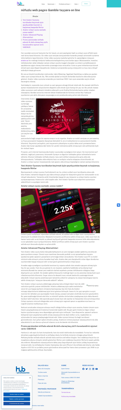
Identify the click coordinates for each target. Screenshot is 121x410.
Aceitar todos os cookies (17, 394)
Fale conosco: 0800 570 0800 (70, 377)
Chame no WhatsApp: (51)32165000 (67, 382)
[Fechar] (30, 378)
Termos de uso (65, 392)
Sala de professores (44, 392)
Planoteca (41, 379)
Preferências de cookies (17, 403)
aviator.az (24, 61)
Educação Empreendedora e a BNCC (70, 373)
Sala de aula (51, 4)
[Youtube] (97, 369)
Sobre (76, 4)
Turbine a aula (42, 372)
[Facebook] (83, 369)
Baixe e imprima (43, 376)
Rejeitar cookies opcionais (16, 399)
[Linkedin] (93, 369)
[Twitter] (87, 369)
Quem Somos (65, 368)
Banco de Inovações (44, 368)
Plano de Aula (42, 383)
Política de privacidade (68, 396)
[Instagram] (90, 369)
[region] (16, 392)
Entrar (86, 3)
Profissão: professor (64, 4)
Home (43, 4)
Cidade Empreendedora (45, 396)
